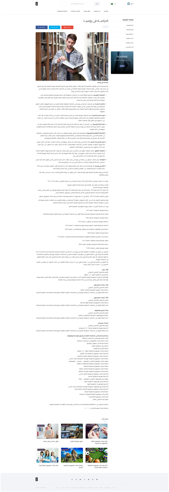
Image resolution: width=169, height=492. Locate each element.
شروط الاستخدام (107, 488)
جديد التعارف (97, 11)
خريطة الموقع (90, 488)
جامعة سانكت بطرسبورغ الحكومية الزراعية (73, 466)
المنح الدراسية (129, 29)
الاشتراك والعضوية (62, 11)
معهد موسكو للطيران (76, 441)
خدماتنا (96, 488)
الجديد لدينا (67, 488)
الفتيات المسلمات (75, 11)
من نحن (57, 488)
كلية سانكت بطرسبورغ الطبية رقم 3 (48, 465)
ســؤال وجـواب (129, 34)
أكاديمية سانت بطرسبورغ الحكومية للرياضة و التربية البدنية (97, 466)
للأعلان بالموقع (74, 488)
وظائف (62, 488)
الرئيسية (106, 11)
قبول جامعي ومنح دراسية (50, 441)
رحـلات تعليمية (129, 43)
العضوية (101, 488)
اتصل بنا (114, 488)
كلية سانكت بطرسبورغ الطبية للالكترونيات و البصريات (99, 442)
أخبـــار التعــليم (129, 47)
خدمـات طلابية (129, 38)
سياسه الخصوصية (82, 488)
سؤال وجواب (86, 11)
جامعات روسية (41, 425)
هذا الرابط (87, 408)
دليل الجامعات (129, 25)
